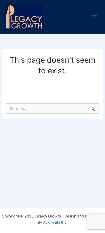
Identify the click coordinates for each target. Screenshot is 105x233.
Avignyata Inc (55, 222)
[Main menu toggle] (94, 16)
